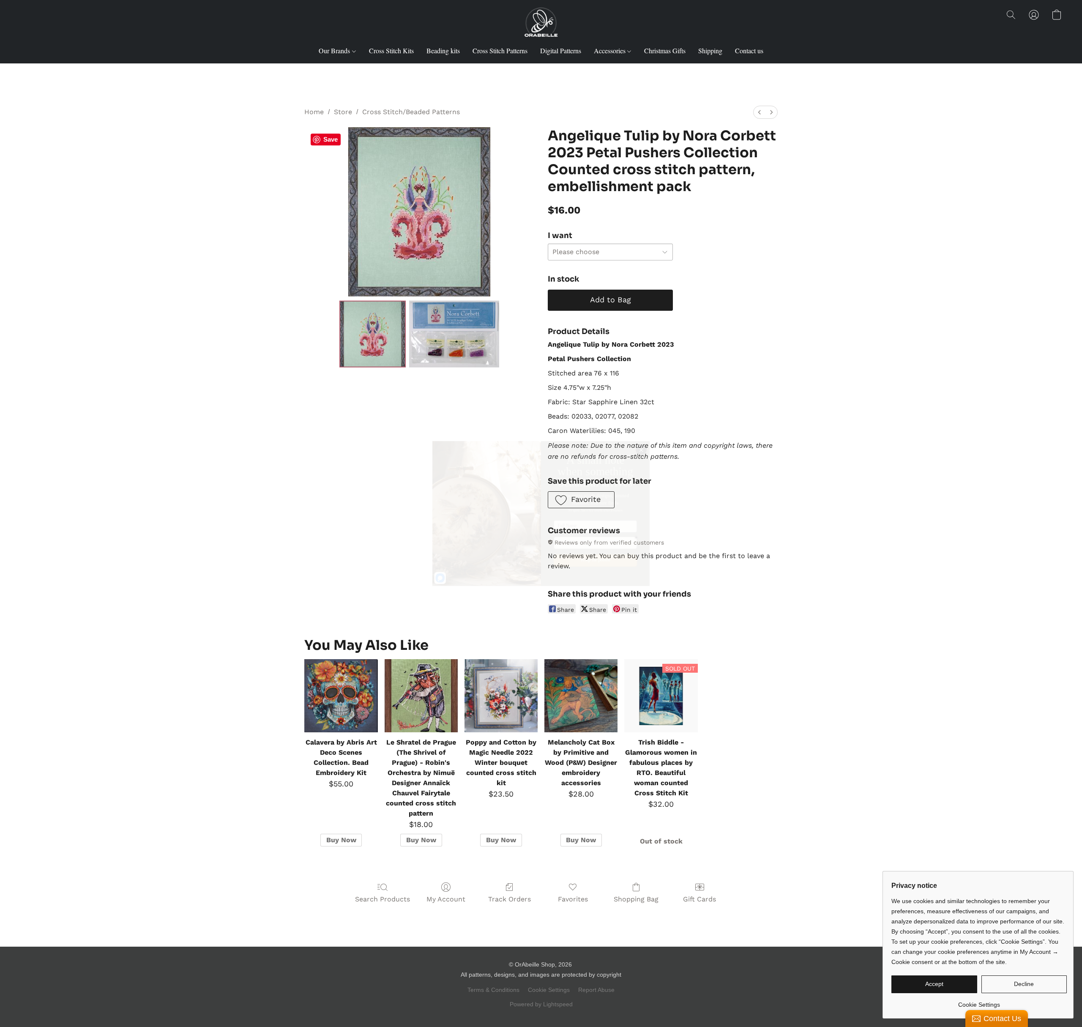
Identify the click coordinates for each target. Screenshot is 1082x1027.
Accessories (610, 50)
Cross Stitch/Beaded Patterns (411, 112)
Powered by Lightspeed (541, 1004)
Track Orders (509, 899)
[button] (541, 23)
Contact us (749, 50)
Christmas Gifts (665, 50)
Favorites (573, 899)
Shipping (710, 50)
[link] (979, 1001)
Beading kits (443, 50)
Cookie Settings (549, 989)
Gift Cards (699, 899)
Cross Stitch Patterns (500, 50)
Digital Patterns (560, 50)
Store (343, 112)
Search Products (382, 899)
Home (314, 112)
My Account (445, 899)
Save (330, 139)
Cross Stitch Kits (391, 50)
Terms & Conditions (493, 989)
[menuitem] (759, 112)
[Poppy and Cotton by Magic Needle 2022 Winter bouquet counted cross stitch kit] (501, 695)
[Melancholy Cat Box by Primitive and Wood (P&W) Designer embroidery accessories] (581, 695)
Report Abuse (596, 989)
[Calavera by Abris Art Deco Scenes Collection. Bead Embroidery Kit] (340, 695)
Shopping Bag (636, 899)
